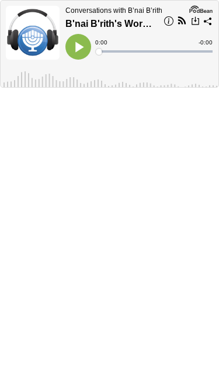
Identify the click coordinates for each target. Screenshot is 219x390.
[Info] (168, 22)
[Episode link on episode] (33, 33)
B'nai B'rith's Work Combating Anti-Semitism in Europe (111, 24)
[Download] (195, 22)
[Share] (208, 22)
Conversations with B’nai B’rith (113, 10)
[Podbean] (201, 8)
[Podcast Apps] (182, 22)
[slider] (155, 51)
